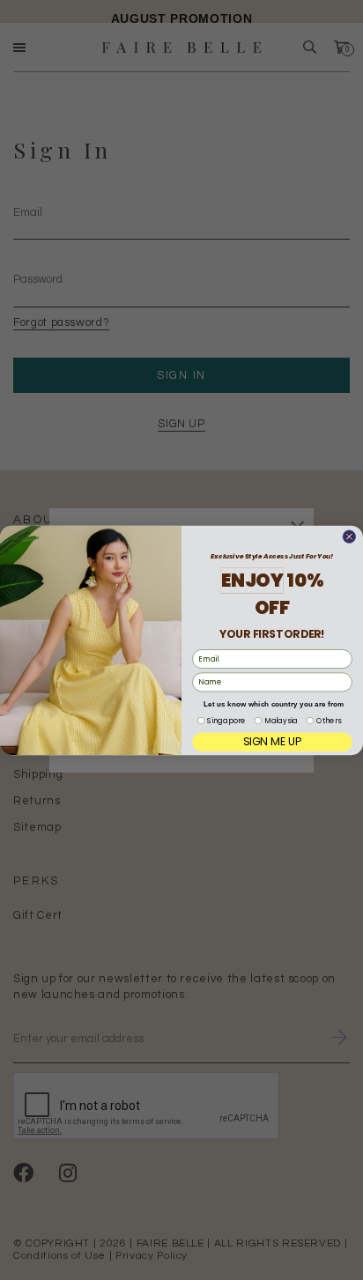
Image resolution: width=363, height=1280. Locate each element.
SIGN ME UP (272, 742)
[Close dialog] (349, 536)
